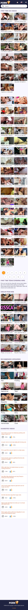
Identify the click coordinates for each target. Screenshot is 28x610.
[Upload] (17, 2)
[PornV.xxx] (6, 2)
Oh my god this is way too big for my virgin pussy (12, 450)
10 (18, 277)
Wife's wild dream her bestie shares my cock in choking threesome (12, 467)
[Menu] (26, 2)
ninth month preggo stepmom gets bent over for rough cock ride (12, 486)
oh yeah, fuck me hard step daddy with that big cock (13, 442)
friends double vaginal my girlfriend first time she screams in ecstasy (12, 458)
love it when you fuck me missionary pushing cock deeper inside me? (13, 433)
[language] (22, 2)
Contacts (14, 608)
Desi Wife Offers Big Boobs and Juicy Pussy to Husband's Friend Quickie (12, 477)
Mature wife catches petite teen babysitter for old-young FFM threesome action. (13, 512)
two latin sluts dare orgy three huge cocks (11, 495)
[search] (2, 6)
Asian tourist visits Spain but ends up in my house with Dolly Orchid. (13, 503)
